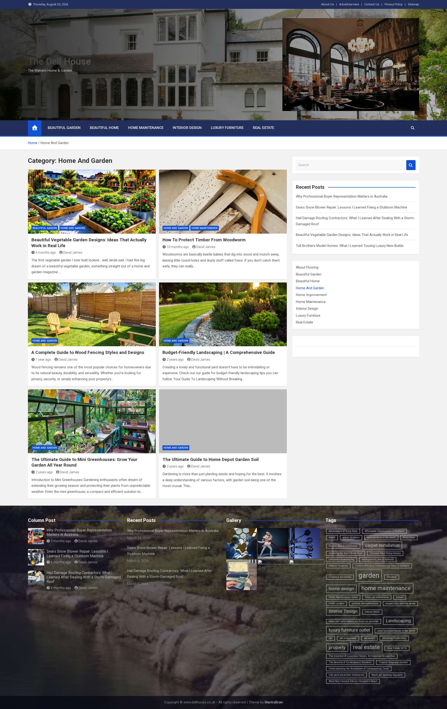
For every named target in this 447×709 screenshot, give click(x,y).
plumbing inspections (394, 638)
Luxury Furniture (227, 128)
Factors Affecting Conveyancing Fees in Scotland (382, 565)
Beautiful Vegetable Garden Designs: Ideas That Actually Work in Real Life (352, 235)
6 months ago (46, 252)
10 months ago (178, 247)
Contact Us (371, 4)
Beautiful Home (104, 128)
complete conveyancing (341, 559)
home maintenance (386, 588)
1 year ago (43, 359)
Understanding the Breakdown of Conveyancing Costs (359, 668)
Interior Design (187, 128)
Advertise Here (349, 4)
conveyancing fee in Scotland (378, 559)
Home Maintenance (145, 128)
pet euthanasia (348, 638)
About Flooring (307, 267)
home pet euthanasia (377, 597)
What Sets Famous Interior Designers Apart (353, 681)
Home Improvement (311, 295)
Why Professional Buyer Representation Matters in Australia (341, 196)
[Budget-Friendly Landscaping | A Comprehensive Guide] (223, 314)
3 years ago (175, 466)
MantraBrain (274, 702)
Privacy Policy (394, 4)
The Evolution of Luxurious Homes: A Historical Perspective (362, 656)
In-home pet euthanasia (365, 603)
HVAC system (336, 603)
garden (369, 575)
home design (341, 588)
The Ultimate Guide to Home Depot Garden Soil (211, 459)
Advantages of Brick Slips (343, 531)
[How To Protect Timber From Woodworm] (223, 201)
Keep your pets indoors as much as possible (353, 621)
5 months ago (61, 541)
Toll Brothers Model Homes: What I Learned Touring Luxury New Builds (349, 246)
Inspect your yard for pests (400, 603)
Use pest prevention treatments (346, 674)
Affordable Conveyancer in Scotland (384, 531)
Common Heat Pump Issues (385, 553)
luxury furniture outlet (349, 630)
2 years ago (175, 359)
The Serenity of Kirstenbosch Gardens (350, 662)
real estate (366, 647)
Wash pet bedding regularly (387, 674)
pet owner (369, 638)
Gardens (391, 576)
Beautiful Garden (64, 128)
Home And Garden (73, 228)
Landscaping (398, 620)
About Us (327, 4)
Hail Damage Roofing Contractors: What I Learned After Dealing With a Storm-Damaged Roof (84, 577)
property (337, 647)
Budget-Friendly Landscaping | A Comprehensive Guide (219, 352)
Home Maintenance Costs (343, 597)
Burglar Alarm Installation (343, 546)
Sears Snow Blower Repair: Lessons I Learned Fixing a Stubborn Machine (351, 207)
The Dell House (59, 61)
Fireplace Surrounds (340, 576)
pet (330, 638)
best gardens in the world (381, 537)
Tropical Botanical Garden (393, 662)
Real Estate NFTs (397, 648)
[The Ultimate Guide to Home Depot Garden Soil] (223, 421)
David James (72, 252)
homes (399, 597)
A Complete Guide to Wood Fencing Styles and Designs (87, 352)
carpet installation (382, 545)
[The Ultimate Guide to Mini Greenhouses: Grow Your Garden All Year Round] (92, 421)
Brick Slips (409, 537)
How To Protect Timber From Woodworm (204, 239)
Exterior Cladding (338, 565)
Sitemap (413, 4)
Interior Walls (372, 611)
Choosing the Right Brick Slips (345, 553)
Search (411, 165)
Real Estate (263, 128)
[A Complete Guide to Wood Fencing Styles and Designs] (92, 314)
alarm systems (351, 537)
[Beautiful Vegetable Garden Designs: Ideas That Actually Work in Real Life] (92, 201)
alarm (332, 537)
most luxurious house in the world (396, 630)
